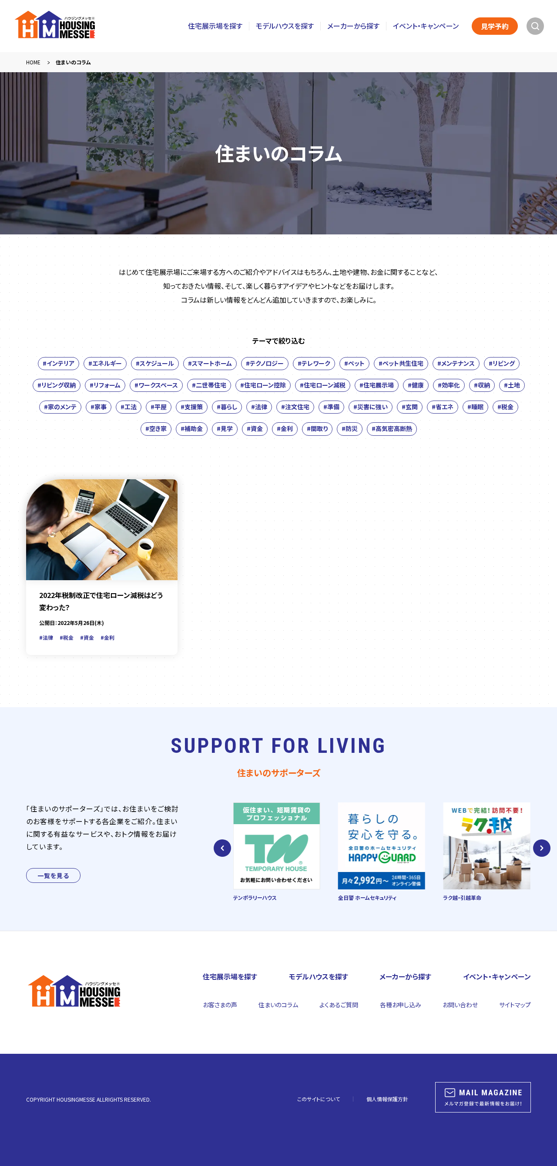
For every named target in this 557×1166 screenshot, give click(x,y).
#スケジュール (155, 363)
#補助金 (192, 428)
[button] (222, 848)
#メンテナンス (456, 363)
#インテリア (58, 363)
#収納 (482, 385)
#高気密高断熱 (392, 428)
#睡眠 (475, 406)
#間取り (317, 428)
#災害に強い (370, 406)
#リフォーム (105, 385)
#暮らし (227, 406)
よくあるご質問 (338, 1004)
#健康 (416, 385)
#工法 (129, 406)
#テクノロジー (265, 363)
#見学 (225, 428)
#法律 (259, 406)
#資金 (255, 428)
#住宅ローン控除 (263, 385)
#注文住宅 (295, 406)
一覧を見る (53, 875)
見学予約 (495, 26)
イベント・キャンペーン (426, 26)
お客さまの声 (220, 1004)
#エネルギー (105, 363)
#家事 (99, 406)
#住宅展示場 (376, 385)
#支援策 (192, 406)
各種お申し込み (400, 1004)
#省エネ (442, 406)
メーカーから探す (353, 26)
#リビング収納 (56, 385)
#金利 (285, 428)
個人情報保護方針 (387, 1099)
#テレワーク (314, 363)
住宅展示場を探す (215, 26)
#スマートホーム (210, 363)
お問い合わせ (460, 1004)
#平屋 (159, 406)
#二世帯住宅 (209, 385)
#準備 (331, 406)
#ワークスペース (156, 385)
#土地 (512, 385)
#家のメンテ (60, 406)
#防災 (350, 428)
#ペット (354, 363)
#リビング (502, 363)
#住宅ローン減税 (323, 385)
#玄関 (410, 406)
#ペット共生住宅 (401, 363)
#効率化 (449, 385)
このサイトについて (318, 1099)
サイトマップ (515, 1004)
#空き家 (156, 428)
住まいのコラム (278, 1004)
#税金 (505, 406)
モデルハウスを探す (285, 26)
